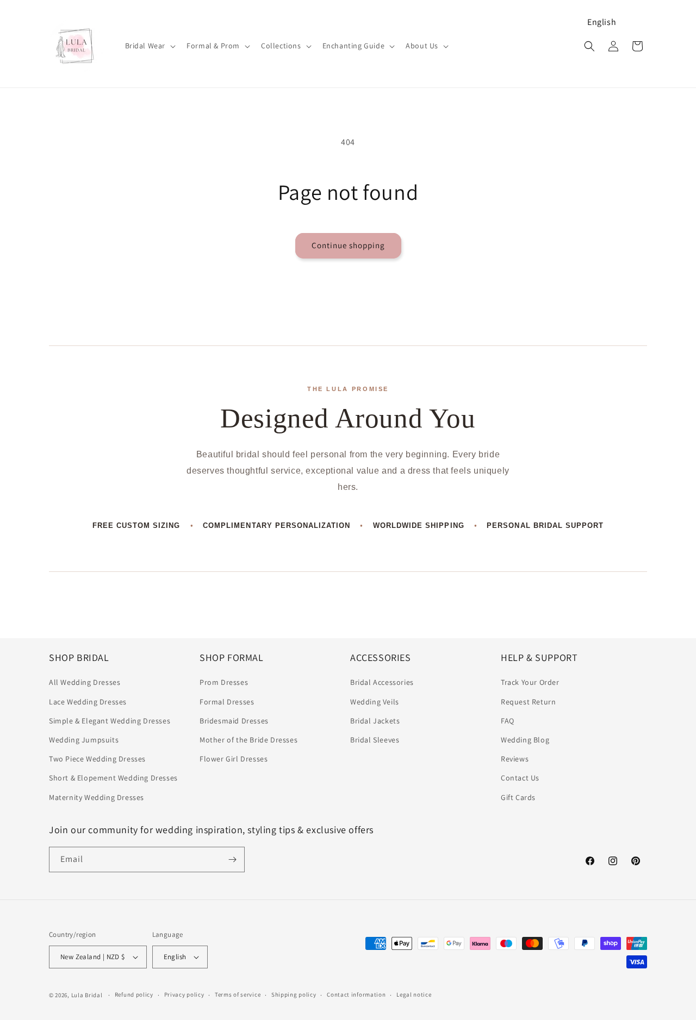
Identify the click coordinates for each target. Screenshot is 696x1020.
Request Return (528, 702)
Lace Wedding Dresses (88, 702)
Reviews (515, 759)
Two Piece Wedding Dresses (97, 759)
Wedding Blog (525, 740)
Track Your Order (530, 682)
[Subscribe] (232, 859)
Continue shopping (348, 245)
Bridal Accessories (382, 682)
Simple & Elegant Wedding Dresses (109, 721)
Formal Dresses (227, 702)
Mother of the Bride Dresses (248, 740)
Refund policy (134, 994)
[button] (150, 45)
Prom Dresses (224, 682)
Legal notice (413, 994)
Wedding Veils (374, 702)
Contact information (356, 994)
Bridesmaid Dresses (234, 721)
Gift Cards (518, 797)
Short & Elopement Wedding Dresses (113, 778)
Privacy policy (184, 994)
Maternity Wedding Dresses (96, 797)
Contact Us (520, 778)
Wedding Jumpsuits (84, 740)
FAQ (507, 721)
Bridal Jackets (375, 721)
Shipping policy (293, 994)
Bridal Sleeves (374, 740)
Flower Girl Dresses (234, 759)
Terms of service (237, 994)
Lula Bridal (87, 995)
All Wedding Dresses (84, 682)
